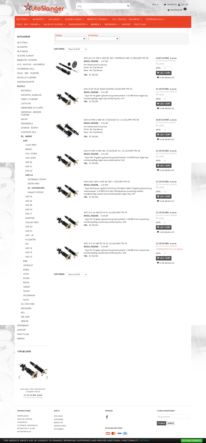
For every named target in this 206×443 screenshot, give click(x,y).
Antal (159, 68)
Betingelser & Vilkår (26, 428)
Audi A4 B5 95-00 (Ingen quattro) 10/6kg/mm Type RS (108, 89)
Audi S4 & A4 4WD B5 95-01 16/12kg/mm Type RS (105, 243)
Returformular (24, 431)
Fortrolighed (23, 416)
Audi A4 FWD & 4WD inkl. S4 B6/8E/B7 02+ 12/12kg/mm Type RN (112, 151)
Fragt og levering (24, 419)
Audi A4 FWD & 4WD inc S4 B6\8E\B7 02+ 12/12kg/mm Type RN (111, 120)
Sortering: (59, 49)
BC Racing (93, 75)
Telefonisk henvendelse (27, 425)
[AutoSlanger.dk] (44, 7)
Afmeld (171, 423)
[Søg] (128, 6)
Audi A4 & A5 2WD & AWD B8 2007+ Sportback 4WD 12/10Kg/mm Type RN (116, 58)
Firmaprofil (22, 422)
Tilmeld (161, 423)
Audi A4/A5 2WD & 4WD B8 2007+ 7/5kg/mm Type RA (33, 390)
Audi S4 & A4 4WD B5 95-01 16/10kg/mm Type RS (105, 212)
